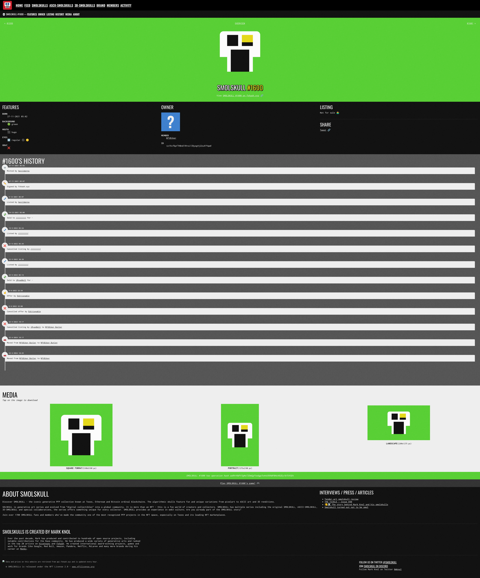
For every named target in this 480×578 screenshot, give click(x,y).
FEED (27, 5)
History (59, 14)
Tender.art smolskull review (341, 499)
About (76, 14)
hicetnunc (44, 543)
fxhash (60, 543)
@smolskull (390, 562)
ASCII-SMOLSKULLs (61, 5)
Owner (41, 14)
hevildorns (24, 171)
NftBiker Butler (53, 327)
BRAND (100, 5)
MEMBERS (113, 5)
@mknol (398, 569)
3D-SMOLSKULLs (85, 5)
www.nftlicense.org (83, 566)
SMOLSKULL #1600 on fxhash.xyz (241, 95)
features (32, 14)
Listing (50, 14)
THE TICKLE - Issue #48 (338, 501)
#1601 (470, 23)
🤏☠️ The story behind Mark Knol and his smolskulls (356, 504)
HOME (19, 5)
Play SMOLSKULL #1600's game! (237, 483)
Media (68, 14)
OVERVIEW (240, 23)
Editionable (23, 296)
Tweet (323, 130)
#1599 (10, 23)
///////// (21, 218)
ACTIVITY (125, 5)
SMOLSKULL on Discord (376, 566)
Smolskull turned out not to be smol (346, 507)
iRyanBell (21, 280)
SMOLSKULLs (40, 5)
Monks (23, 549)
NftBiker (171, 138)
